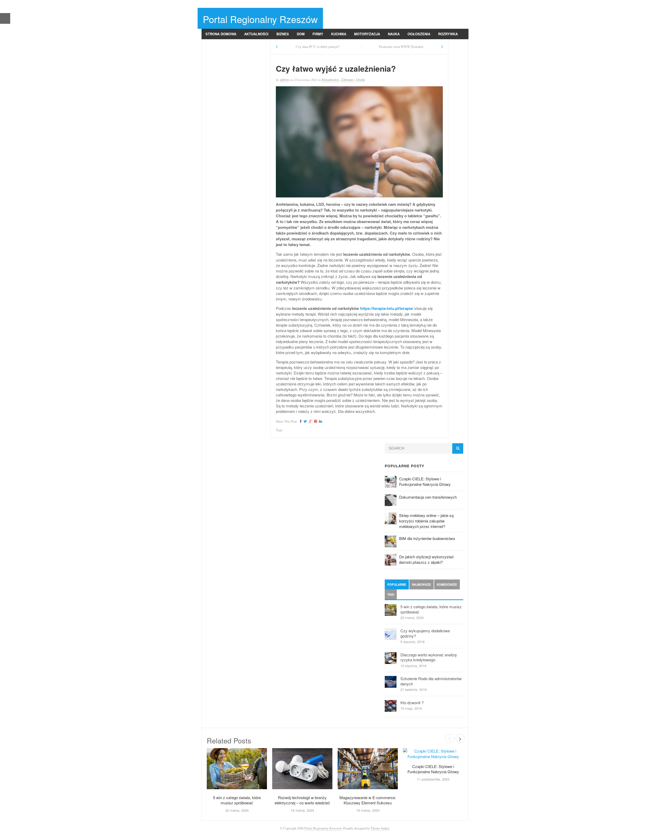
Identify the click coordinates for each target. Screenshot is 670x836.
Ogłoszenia (418, 33)
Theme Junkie (380, 828)
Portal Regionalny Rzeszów (260, 19)
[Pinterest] (315, 421)
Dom (301, 33)
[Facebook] (300, 421)
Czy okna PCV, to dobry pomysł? (318, 46)
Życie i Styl (255, 44)
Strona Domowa (220, 33)
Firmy (317, 33)
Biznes (282, 33)
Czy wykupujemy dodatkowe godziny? (425, 633)
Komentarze (447, 584)
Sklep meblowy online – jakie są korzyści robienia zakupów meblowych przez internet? (426, 521)
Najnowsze (421, 584)
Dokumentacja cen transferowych (428, 497)
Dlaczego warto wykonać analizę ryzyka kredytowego (428, 657)
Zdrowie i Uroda (221, 44)
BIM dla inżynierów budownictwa (427, 538)
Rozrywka (448, 33)
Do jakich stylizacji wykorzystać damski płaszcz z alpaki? (426, 559)
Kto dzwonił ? (412, 702)
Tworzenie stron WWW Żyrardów (400, 46)
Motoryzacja (367, 33)
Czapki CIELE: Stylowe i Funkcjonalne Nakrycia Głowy (425, 481)
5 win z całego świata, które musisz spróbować (431, 609)
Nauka (394, 33)
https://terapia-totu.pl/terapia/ (386, 308)
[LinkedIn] (320, 421)
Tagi (390, 594)
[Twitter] (304, 421)
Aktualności (256, 33)
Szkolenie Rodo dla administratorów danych (431, 681)
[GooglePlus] (310, 421)
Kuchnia (338, 33)
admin (284, 80)
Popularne (396, 584)
